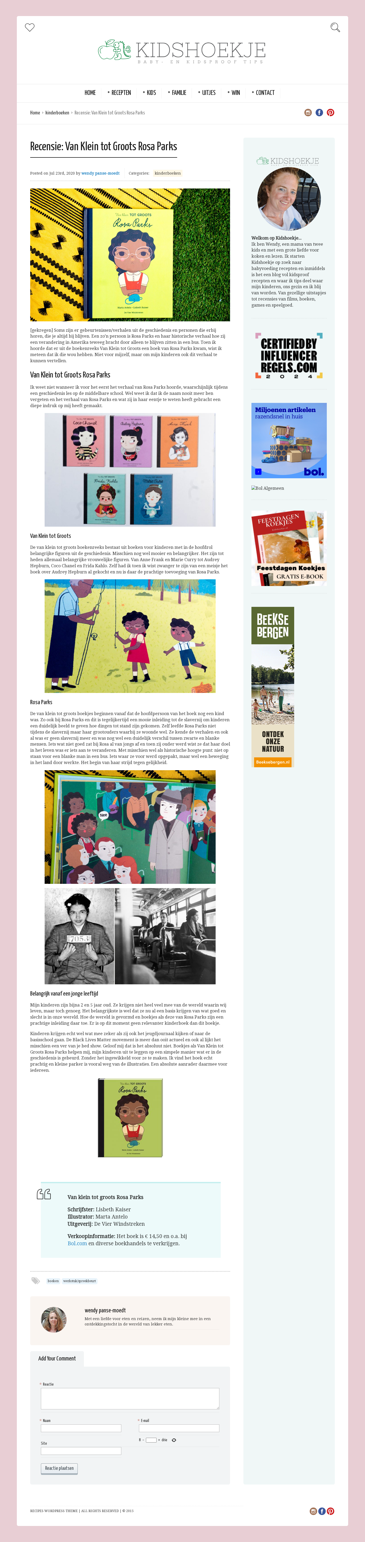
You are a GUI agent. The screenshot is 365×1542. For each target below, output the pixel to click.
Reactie (47, 1384)
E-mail (144, 1421)
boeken (53, 1281)
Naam (46, 1421)
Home (90, 93)
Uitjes (209, 93)
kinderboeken (57, 112)
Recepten (121, 93)
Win (236, 93)
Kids (151, 93)
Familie (179, 93)
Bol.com (77, 1243)
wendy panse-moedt (100, 173)
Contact (265, 93)
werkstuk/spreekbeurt (79, 1281)
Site (44, 1443)
